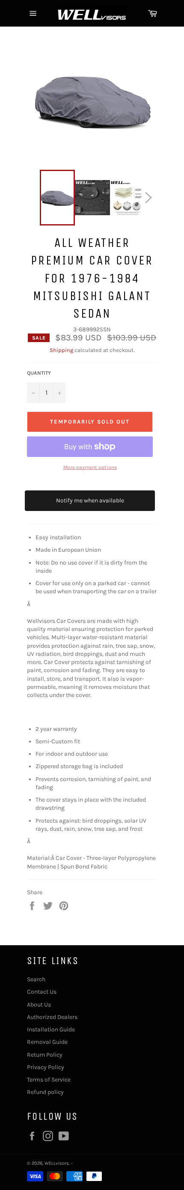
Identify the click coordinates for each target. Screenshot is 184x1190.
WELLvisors (57, 1163)
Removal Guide (47, 1042)
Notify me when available (90, 500)
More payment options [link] (90, 467)
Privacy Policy (45, 1067)
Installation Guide (51, 1029)
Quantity (39, 373)
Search (36, 979)
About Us (39, 1004)
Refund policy (45, 1092)
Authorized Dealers (52, 1017)
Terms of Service (49, 1079)
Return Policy (44, 1054)
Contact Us (41, 991)
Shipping (61, 350)
